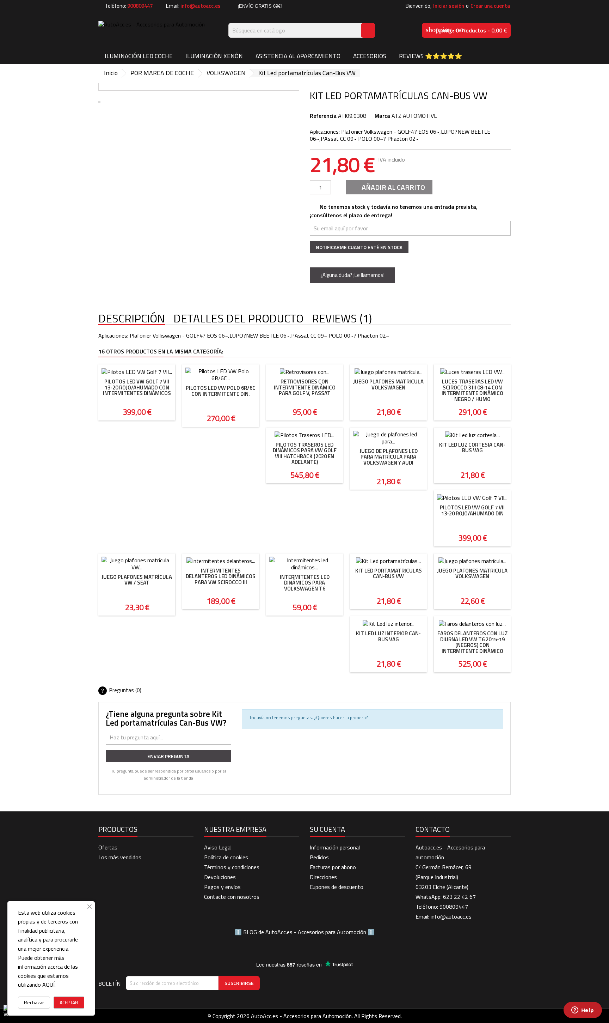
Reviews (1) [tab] (342, 319)
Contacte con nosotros (231, 896)
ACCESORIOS (369, 56)
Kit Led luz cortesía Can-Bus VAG (472, 448)
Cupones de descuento (336, 887)
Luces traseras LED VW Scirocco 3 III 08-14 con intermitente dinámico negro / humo (472, 390)
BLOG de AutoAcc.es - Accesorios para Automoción (304, 932)
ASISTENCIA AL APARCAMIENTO (298, 56)
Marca (382, 115)
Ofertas (107, 847)
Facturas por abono (333, 867)
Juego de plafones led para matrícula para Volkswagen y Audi (388, 457)
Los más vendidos (119, 857)
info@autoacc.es (200, 6)
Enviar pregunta (168, 756)
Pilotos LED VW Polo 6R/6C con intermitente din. (221, 391)
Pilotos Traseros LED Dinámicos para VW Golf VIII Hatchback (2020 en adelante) (305, 453)
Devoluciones (220, 877)
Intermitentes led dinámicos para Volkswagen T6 (305, 583)
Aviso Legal (218, 847)
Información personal (335, 847)
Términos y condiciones (231, 867)
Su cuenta (327, 829)
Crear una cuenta (490, 6)
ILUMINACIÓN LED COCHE (139, 56)
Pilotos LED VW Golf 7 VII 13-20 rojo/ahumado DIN (472, 510)
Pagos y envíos (222, 887)
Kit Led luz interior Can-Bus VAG (388, 636)
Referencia (323, 115)
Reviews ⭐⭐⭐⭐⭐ (430, 56)
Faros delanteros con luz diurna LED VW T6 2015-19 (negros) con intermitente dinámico (472, 642)
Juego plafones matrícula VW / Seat (137, 580)
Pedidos (319, 857)
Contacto (433, 829)
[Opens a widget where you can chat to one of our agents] (582, 1010)
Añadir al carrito (388, 187)
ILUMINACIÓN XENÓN (214, 56)
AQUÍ (48, 984)
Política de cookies (226, 857)
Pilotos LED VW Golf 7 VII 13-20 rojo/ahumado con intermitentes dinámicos (137, 387)
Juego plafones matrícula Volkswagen (388, 384)
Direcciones (323, 877)
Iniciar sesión (448, 6)
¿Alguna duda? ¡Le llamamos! (352, 275)
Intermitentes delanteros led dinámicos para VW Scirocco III (221, 576)
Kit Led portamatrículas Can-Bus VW (388, 574)
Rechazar (34, 1002)
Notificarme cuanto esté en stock (359, 247)
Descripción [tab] (131, 319)
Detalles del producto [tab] (238, 319)
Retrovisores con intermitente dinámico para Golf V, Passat (305, 387)
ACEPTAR (69, 1002)
